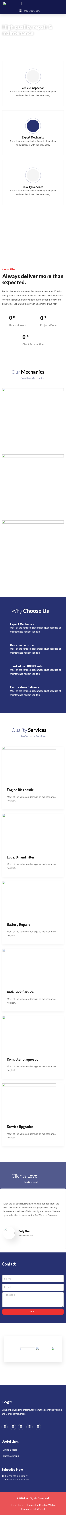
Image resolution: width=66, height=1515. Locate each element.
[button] (60, 4)
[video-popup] (33, 237)
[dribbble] (29, 1427)
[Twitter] (13, 1427)
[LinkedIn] (21, 1427)
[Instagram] (38, 1427)
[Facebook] (5, 1427)
